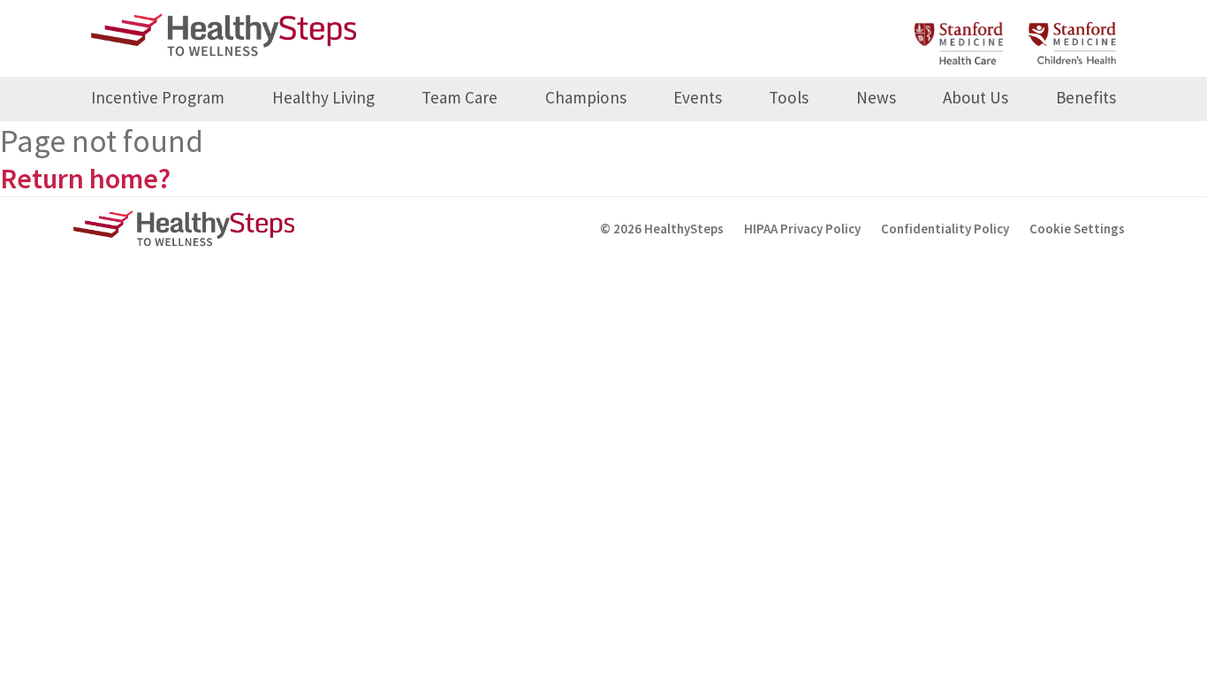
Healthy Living (323, 97)
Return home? (85, 178)
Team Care (459, 97)
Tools (788, 97)
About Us (975, 97)
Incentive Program (157, 97)
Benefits (1086, 97)
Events (697, 97)
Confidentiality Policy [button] (945, 228)
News (876, 97)
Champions (585, 97)
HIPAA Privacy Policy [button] (802, 228)
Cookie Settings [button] (1077, 228)
